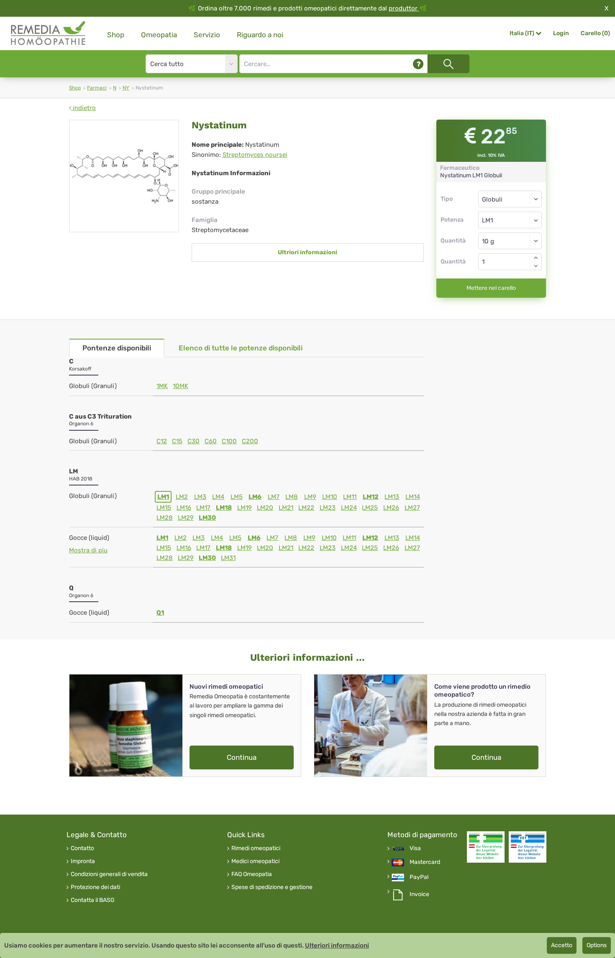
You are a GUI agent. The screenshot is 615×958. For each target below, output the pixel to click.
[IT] (48, 33)
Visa (415, 848)
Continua (241, 757)
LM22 (306, 507)
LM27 (412, 507)
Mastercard (425, 862)
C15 (177, 441)
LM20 (265, 507)
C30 (193, 441)
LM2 (182, 497)
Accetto (561, 945)
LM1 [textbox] (487, 220)
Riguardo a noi (260, 35)
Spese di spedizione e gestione (272, 887)
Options (597, 945)
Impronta (83, 861)
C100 (229, 441)
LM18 (224, 507)
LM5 (237, 497)
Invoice (419, 894)
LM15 (163, 507)
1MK (162, 386)
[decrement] (536, 266)
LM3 (200, 497)
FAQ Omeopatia (251, 874)
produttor (404, 8)
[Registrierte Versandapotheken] (486, 847)
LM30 (207, 517)
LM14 (412, 497)
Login (561, 33)
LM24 (349, 507)
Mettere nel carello (491, 287)
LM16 (184, 507)
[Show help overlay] (418, 64)
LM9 (310, 497)
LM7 (273, 497)
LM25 (370, 507)
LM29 (186, 517)
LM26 (391, 507)
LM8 (291, 497)
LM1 (163, 497)
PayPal (419, 877)
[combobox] (510, 220)
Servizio (207, 35)
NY (126, 88)
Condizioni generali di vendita (109, 874)
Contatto (82, 848)
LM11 (349, 497)
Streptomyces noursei (255, 154)
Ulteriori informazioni (337, 945)
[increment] (536, 257)
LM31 (228, 558)
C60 (211, 441)
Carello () (595, 33)
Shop (115, 35)
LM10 (329, 497)
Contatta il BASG (93, 900)
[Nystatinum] (124, 176)
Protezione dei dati (95, 887)
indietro (83, 108)
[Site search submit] (448, 63)
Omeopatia (159, 35)
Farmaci (97, 88)
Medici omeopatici (255, 861)
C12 (161, 441)
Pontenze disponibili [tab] (116, 348)
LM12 (371, 497)
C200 (250, 441)
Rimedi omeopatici (255, 848)
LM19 (244, 507)
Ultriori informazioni (307, 252)
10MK (180, 386)
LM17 (203, 507)
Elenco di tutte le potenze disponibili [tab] (240, 348)
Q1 (160, 612)
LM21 (286, 507)
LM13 (391, 497)
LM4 (218, 497)
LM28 (164, 517)
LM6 (255, 497)
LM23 (328, 507)
